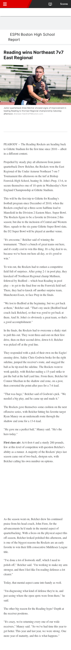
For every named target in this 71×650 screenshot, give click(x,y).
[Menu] (5, 4)
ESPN (19, 4)
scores (64, 4)
